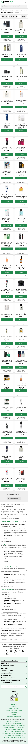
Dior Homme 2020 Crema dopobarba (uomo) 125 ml (21, 408)
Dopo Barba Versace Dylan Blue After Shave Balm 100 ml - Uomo (7, 455)
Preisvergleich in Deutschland (14, 723)
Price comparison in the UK (14, 729)
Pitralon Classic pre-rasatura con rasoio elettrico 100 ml (21, 313)
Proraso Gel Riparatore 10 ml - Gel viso (7, 290)
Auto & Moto (5, 663)
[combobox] (15, 6)
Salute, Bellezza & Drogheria (12, 10)
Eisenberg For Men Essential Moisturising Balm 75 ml (7, 313)
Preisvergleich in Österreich (14, 721)
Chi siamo (14, 712)
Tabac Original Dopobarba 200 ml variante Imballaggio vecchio (21, 479)
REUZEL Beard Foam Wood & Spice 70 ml (7, 337)
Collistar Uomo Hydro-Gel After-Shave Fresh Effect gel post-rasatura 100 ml (21, 219)
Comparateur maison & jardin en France (14, 737)
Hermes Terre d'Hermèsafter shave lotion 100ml (7, 101)
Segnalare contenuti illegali (14, 494)
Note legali (14, 704)
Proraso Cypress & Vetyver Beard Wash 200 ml (7, 432)
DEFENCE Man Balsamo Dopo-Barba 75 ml (7, 148)
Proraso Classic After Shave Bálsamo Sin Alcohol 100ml (7, 408)
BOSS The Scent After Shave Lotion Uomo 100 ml (21, 172)
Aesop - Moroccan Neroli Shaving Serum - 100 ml (21, 266)
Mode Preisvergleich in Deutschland (14, 727)
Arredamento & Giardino (9, 661)
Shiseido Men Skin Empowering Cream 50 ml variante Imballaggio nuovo (21, 290)
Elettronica (4, 668)
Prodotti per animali (8, 678)
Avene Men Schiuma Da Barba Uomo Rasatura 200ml (21, 53)
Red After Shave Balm (21, 455)
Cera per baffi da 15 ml (7, 384)
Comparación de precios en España (14, 731)
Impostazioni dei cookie (14, 716)
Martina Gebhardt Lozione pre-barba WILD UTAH (21, 384)
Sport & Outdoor (6, 682)
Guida (14, 714)
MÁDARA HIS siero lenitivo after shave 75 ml (21, 432)
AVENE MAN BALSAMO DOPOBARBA (7, 124)
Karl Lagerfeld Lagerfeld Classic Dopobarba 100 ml (7, 266)
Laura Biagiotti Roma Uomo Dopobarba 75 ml (21, 195)
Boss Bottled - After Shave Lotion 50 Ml (21, 77)
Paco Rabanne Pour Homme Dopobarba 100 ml (6, 242)
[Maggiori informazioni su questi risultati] (20, 12)
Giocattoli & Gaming (7, 670)
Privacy (14, 706)
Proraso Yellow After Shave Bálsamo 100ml (21, 337)
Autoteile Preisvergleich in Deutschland (14, 725)
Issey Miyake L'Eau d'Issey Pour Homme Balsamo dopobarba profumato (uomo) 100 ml (21, 124)
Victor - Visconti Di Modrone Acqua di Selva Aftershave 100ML (7, 361)
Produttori (12, 16)
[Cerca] (2, 6)
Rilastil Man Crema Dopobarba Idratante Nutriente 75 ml (7, 195)
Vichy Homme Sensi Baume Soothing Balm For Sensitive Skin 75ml (7, 479)
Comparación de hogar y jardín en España (14, 733)
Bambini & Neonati (7, 665)
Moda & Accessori (7, 675)
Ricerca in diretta (14, 708)
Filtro (24, 16)
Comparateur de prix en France (14, 735)
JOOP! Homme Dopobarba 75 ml (21, 148)
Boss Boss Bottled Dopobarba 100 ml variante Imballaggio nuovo (7, 53)
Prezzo (4, 16)
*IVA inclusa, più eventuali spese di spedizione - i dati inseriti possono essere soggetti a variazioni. (14, 741)
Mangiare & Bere (6, 673)
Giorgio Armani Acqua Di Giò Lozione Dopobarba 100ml (21, 30)
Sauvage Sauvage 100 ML (7, 30)
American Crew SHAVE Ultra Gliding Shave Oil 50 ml (21, 242)
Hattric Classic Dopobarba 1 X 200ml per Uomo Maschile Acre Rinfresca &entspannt (21, 361)
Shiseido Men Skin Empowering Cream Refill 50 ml (7, 77)
